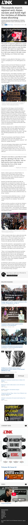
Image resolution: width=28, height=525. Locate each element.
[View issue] (14, 447)
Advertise (3, 512)
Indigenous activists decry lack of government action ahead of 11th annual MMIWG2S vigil (12, 369)
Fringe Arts (3, 395)
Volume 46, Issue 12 (8, 467)
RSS (2, 517)
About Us (3, 511)
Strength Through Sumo (6, 503)
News (2, 382)
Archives (3, 515)
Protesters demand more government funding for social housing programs (12, 346)
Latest (7, 376)
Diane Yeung (10, 24)
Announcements (4, 509)
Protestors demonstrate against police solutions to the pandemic (12, 324)
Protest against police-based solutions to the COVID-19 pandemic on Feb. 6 (14, 302)
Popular (21, 376)
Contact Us (3, 516)
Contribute (3, 513)
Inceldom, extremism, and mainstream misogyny (10, 389)
